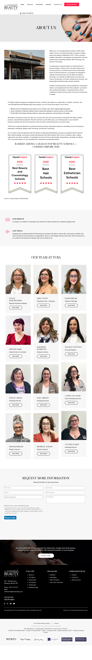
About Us (31, 575)
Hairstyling (53, 577)
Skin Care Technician (56, 582)
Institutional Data (33, 587)
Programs (39, 4)
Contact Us (58, 4)
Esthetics (52, 575)
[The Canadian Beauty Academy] (11, 7)
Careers (48, 4)
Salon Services (72, 4)
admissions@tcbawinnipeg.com (13, 591)
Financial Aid (32, 580)
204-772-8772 (27, 13)
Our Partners (32, 582)
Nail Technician (54, 580)
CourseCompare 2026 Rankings (18, 198)
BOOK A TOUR (46, 555)
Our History (32, 577)
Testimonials (32, 585)
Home (22, 4)
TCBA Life (30, 4)
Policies (56, 623)
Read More (15, 307)
